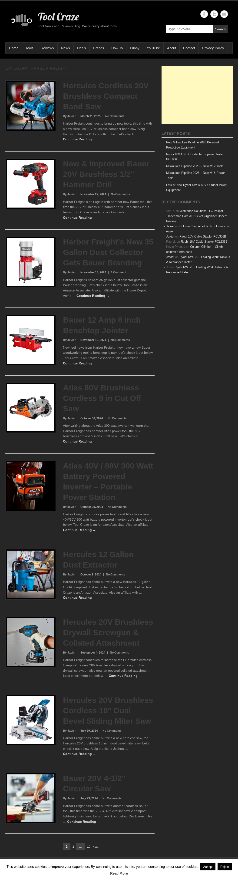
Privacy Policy (213, 48)
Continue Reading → (79, 139)
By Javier (69, 116)
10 (88, 847)
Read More (119, 873)
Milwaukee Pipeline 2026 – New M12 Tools (195, 166)
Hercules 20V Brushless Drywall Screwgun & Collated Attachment (108, 632)
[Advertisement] (197, 95)
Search (220, 29)
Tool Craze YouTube (224, 14)
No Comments (114, 116)
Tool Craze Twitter (214, 14)
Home (13, 48)
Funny (134, 48)
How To (117, 48)
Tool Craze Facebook (204, 14)
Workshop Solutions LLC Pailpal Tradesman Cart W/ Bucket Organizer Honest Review (196, 216)
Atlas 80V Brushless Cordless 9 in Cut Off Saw (102, 398)
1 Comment (118, 272)
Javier (170, 226)
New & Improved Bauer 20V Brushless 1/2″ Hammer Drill (106, 174)
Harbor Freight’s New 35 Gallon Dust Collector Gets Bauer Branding (108, 252)
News (65, 48)
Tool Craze (58, 16)
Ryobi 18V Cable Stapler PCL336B (202, 236)
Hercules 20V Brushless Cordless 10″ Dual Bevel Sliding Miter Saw (108, 710)
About (171, 48)
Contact (189, 48)
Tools (29, 48)
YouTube (153, 48)
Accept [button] (208, 867)
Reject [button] (224, 867)
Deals (81, 48)
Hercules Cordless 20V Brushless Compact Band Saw (106, 96)
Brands (98, 48)
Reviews (47, 48)
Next (95, 846)
